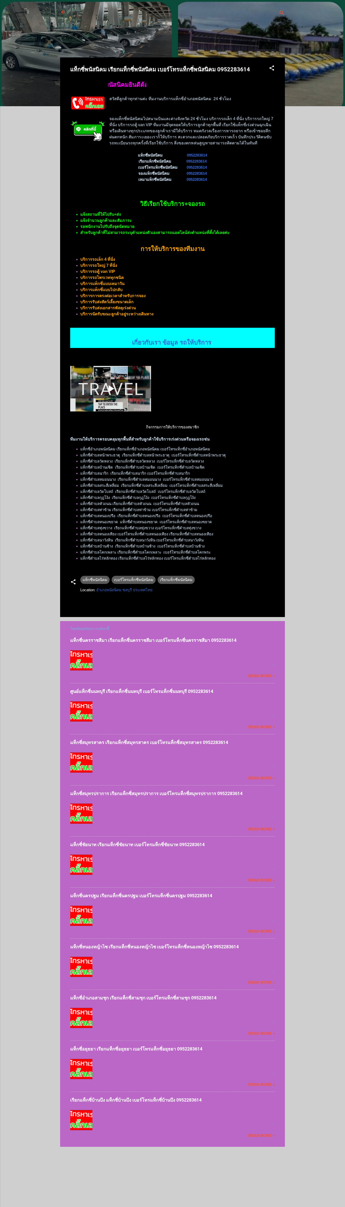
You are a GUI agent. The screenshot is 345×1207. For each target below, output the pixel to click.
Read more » (261, 676)
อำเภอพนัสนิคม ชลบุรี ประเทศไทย (124, 590)
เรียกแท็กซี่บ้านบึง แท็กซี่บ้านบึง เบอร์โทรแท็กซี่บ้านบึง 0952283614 (136, 1100)
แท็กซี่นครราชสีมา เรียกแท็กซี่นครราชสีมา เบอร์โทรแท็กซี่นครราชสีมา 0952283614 (153, 640)
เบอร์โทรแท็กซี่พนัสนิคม (133, 580)
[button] (272, 69)
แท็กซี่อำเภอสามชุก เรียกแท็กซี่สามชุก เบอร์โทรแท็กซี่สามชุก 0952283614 (143, 997)
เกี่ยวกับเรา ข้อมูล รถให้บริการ (172, 334)
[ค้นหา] (282, 13)
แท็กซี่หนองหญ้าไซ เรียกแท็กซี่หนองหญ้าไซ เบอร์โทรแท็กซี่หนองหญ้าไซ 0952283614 (154, 946)
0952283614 (197, 155)
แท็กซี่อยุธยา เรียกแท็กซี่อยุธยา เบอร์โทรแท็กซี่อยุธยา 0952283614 (136, 1048)
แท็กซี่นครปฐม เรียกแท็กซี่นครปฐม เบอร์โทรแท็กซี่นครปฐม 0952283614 (141, 895)
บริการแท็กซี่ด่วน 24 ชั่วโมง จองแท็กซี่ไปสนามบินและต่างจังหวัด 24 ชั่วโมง (160, 15)
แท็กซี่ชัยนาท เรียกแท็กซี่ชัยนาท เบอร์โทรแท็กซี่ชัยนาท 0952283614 (137, 844)
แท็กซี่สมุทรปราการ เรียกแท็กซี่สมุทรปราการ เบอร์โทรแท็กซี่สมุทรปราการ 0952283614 (156, 793)
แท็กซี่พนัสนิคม (95, 580)
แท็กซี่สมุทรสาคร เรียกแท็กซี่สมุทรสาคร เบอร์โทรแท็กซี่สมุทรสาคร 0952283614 (149, 742)
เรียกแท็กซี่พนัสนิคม (176, 580)
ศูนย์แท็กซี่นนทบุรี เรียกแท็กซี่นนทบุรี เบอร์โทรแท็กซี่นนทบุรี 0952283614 (141, 691)
